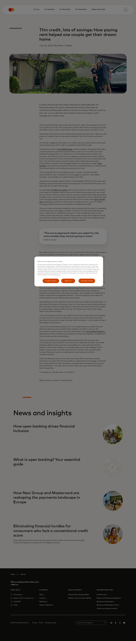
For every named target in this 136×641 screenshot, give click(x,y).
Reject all (68, 281)
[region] (68, 271)
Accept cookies (50, 281)
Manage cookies (87, 281)
